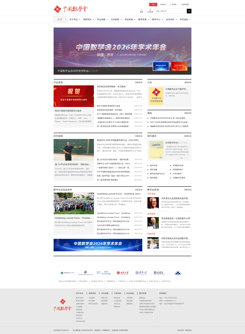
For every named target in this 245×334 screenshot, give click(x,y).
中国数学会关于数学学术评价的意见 (177, 89)
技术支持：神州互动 (184, 330)
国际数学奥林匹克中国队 (147, 307)
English (163, 4)
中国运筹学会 (83, 281)
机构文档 (117, 298)
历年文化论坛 (80, 321)
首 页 (60, 19)
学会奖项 (129, 19)
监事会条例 (80, 304)
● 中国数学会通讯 (177, 178)
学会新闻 (92, 298)
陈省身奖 (130, 301)
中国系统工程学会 (97, 281)
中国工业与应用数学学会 (137, 281)
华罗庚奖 (130, 298)
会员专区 (170, 19)
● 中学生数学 (176, 174)
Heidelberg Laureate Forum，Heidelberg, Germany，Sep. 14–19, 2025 (119, 194)
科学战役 (184, 19)
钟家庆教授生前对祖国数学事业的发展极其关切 (176, 238)
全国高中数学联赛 (145, 301)
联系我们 (79, 315)
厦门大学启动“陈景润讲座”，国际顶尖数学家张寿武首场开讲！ (74, 164)
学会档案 (79, 307)
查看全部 (138, 82)
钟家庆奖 (130, 304)
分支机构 (115, 19)
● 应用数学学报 (176, 165)
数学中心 (156, 19)
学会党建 (101, 19)
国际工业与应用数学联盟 (67, 281)
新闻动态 (117, 307)
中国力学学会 (153, 281)
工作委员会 (118, 301)
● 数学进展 (152, 170)
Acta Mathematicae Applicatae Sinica (177, 143)
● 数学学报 (152, 165)
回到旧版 (186, 4)
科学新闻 (92, 301)
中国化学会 (122, 281)
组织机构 (79, 309)
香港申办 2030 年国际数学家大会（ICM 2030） (118, 140)
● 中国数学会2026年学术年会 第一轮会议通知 (166, 118)
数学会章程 (80, 301)
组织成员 (104, 301)
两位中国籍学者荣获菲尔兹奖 (68, 111)
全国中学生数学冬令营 (147, 304)
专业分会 (117, 304)
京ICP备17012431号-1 (62, 330)
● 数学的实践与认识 (155, 174)
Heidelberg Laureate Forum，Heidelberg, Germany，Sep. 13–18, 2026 (74, 218)
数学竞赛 (142, 19)
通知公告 (104, 298)
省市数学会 (80, 312)
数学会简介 (80, 298)
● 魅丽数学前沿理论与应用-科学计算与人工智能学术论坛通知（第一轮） (169, 126)
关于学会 (74, 19)
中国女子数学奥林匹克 (147, 309)
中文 (153, 4)
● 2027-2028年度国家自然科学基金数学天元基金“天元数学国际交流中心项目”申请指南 (169, 122)
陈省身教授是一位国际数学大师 (175, 218)
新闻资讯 (87, 19)
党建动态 (104, 304)
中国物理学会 (110, 281)
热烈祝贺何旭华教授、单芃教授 (111, 86)
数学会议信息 (93, 304)
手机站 (174, 4)
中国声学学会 (165, 281)
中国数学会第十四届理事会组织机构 (77, 70)
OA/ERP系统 (123, 330)
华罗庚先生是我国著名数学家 (174, 198)
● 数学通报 (152, 178)
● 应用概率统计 (176, 170)
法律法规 (115, 330)
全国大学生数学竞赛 (146, 312)
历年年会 (79, 318)
